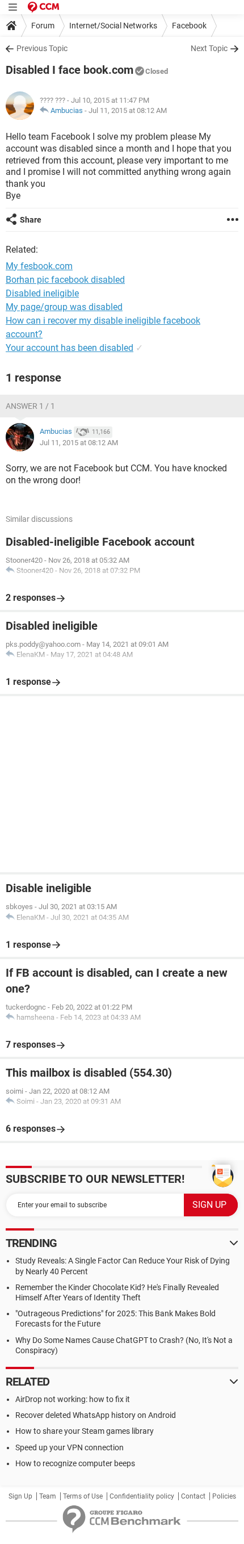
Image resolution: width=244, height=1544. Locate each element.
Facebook (189, 25)
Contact (193, 1496)
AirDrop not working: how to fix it (72, 1399)
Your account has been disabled (69, 347)
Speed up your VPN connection (69, 1447)
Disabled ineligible (42, 293)
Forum (42, 25)
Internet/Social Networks (113, 25)
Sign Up (20, 1496)
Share (30, 219)
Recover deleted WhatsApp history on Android (95, 1415)
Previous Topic (42, 48)
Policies (224, 1496)
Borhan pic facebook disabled (65, 279)
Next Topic (209, 48)
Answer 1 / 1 (30, 406)
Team (47, 1496)
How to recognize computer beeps (75, 1463)
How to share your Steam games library (84, 1431)
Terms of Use (83, 1496)
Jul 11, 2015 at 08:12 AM (128, 110)
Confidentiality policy (142, 1496)
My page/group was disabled (64, 307)
